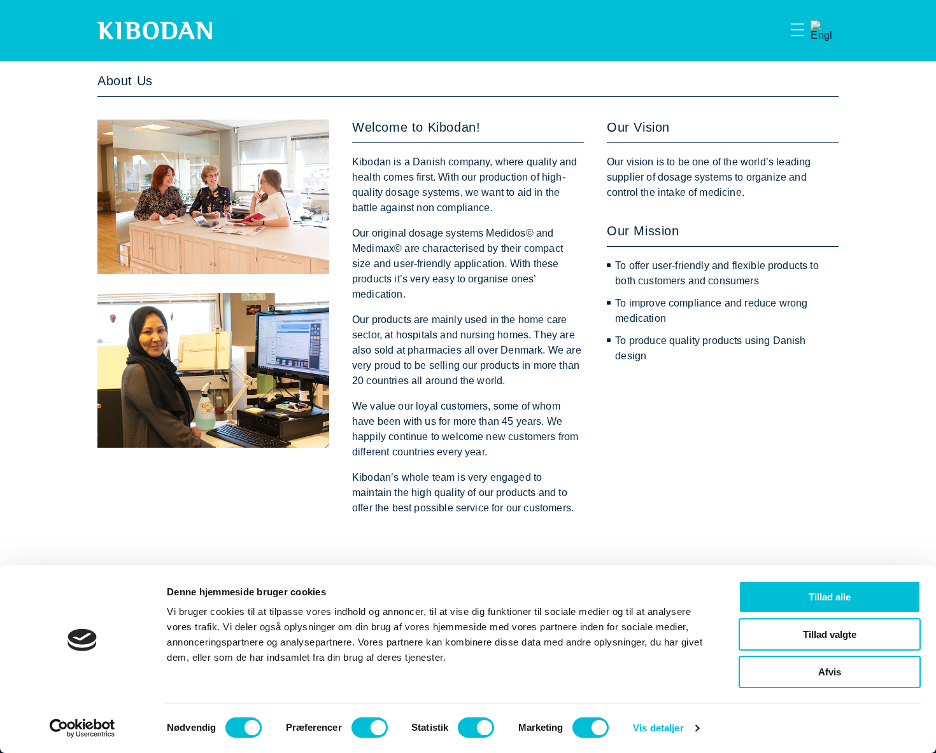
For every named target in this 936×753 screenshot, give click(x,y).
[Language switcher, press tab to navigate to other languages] (821, 30)
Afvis (829, 672)
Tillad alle (830, 596)
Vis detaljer (658, 727)
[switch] (369, 727)
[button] (775, 30)
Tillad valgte (829, 634)
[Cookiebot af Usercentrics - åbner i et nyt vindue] (82, 728)
